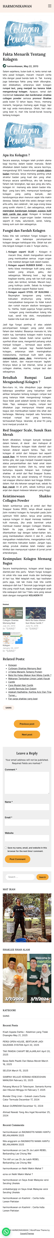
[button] (6, 1232)
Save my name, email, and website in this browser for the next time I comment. (27, 849)
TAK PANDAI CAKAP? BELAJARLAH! (22, 1051)
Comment (11, 769)
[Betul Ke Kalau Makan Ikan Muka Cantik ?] (36, 613)
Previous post (27, 723)
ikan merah (9, 486)
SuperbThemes (27, 1233)
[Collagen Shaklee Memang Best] (13, 613)
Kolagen (6, 645)
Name (9, 801)
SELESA (7, 1070)
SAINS (8, 708)
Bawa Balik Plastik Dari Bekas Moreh (22, 1060)
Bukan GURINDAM (12, 1105)
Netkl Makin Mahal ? (32, 1168)
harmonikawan (10, 1132)
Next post (27, 734)
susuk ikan (9, 456)
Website (9, 833)
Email (8, 817)
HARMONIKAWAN (17, 6)
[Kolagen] (13, 638)
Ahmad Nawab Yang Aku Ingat (19, 1112)
